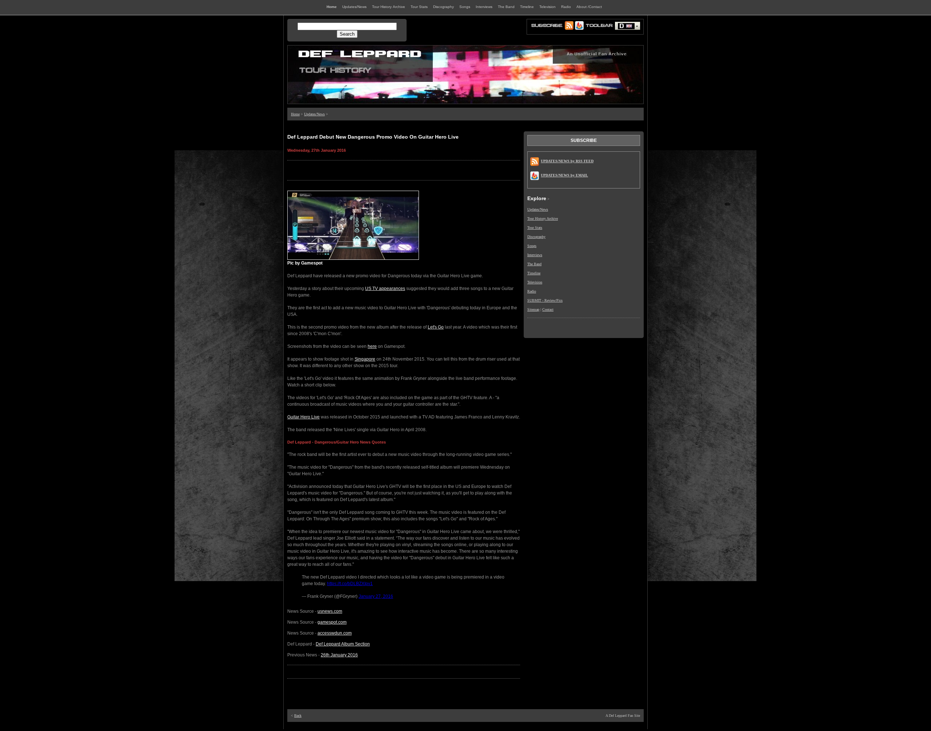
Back (297, 716)
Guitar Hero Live (303, 417)
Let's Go (436, 327)
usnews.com (329, 611)
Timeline (533, 273)
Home (295, 114)
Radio (531, 291)
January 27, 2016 (376, 596)
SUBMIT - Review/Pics (545, 300)
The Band (534, 264)
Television (534, 282)
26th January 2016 (339, 654)
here (372, 346)
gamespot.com (332, 622)
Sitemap (533, 309)
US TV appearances (385, 288)
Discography (536, 237)
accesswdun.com (334, 633)
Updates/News (314, 114)
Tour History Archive (542, 218)
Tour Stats (534, 228)
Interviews (534, 255)
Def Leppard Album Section (343, 644)
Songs (531, 246)
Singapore (365, 359)
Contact (548, 309)
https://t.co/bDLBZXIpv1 (350, 583)
